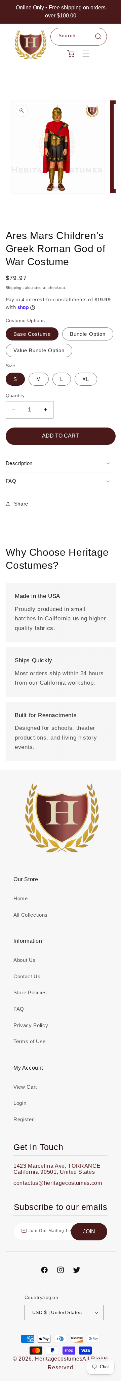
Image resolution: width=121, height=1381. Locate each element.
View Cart (25, 1087)
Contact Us (27, 976)
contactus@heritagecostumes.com (57, 1183)
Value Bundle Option (39, 350)
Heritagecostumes (58, 1359)
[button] (86, 54)
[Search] (98, 36)
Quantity (15, 395)
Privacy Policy (30, 1025)
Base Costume (32, 334)
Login (19, 1103)
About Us (24, 960)
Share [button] (21, 504)
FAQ (18, 1009)
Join (89, 1231)
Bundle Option (88, 334)
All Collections (30, 915)
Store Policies (30, 992)
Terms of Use (29, 1041)
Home (20, 898)
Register (23, 1119)
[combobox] (79, 36)
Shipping (14, 288)
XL (85, 379)
